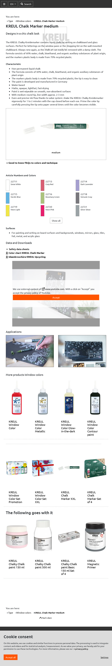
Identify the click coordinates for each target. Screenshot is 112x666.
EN (12, 3)
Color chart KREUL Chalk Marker (26, 252)
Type (10, 21)
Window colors (23, 21)
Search (27, 3)
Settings (104, 657)
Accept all (11, 657)
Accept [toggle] (56, 297)
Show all (56, 220)
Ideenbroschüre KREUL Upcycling (27, 256)
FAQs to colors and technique (32, 162)
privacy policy (31, 292)
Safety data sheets (18, 249)
